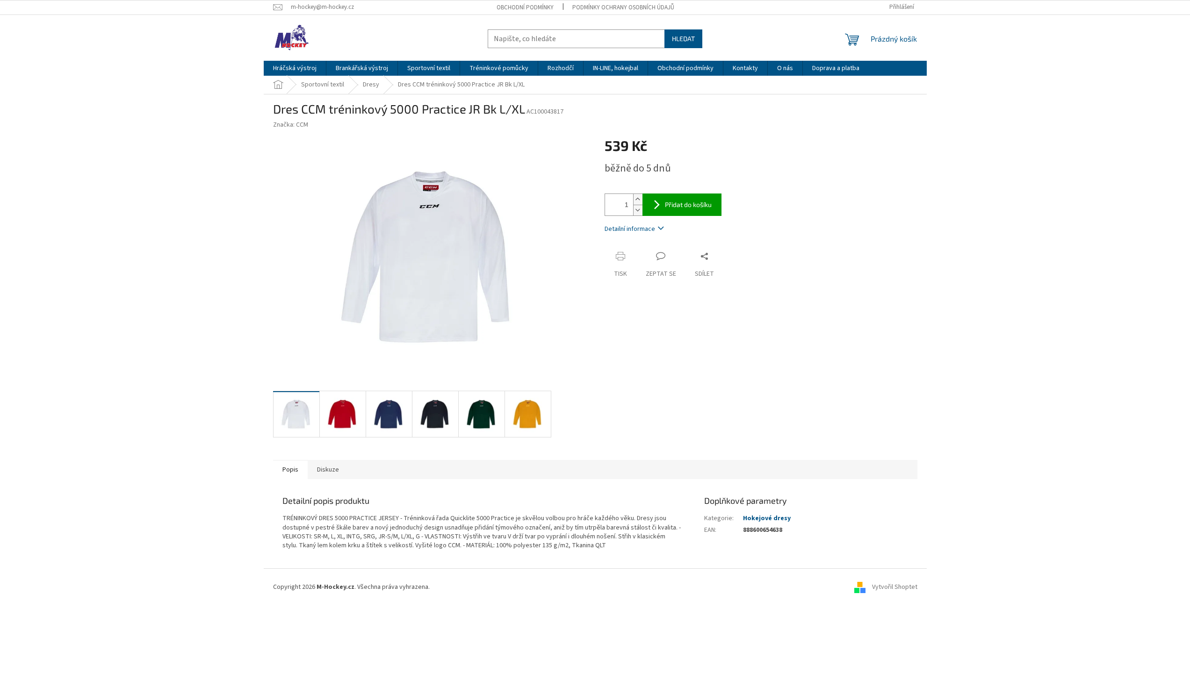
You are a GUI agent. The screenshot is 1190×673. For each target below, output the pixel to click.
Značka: (290, 124)
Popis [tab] (290, 469)
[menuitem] (295, 68)
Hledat (683, 39)
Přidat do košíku (688, 204)
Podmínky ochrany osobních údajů (623, 7)
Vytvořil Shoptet (894, 587)
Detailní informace (630, 229)
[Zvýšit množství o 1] (637, 199)
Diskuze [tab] (328, 469)
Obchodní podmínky (525, 7)
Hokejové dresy (767, 518)
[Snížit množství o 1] (637, 210)
